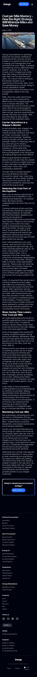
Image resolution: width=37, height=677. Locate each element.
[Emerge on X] (8, 618)
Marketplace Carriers (8, 587)
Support (4, 609)
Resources (5, 604)
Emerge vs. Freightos (8, 645)
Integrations (6, 567)
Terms (9, 668)
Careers (4, 601)
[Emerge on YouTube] (12, 618)
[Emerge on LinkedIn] (3, 618)
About (4, 598)
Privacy (17, 668)
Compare (5, 640)
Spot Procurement (8, 534)
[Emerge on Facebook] (17, 618)
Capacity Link (6, 578)
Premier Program (7, 589)
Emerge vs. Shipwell (8, 643)
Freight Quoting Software (9, 634)
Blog (3, 606)
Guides (4, 631)
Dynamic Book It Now (8, 539)
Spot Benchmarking (8, 559)
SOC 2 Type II (26, 668)
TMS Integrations (7, 573)
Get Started (24, 4)
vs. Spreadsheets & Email (9, 650)
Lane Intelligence (7, 561)
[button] (32, 4)
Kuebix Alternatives (8, 648)
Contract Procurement (10, 517)
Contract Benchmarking (9, 556)
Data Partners (6, 570)
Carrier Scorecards (8, 525)
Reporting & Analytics (8, 528)
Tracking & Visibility (8, 542)
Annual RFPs (6, 520)
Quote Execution (7, 537)
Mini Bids (5, 523)
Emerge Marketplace (9, 584)
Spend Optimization (8, 553)
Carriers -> (7, 625)
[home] (10, 4)
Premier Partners (7, 575)
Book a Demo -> (18, 490)
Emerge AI (6, 550)
